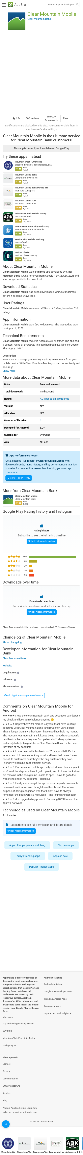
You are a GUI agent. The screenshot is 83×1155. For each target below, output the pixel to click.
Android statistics (53, 984)
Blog (5, 1100)
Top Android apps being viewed (18, 1023)
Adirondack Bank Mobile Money (31, 213)
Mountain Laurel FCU (25, 200)
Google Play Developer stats (58, 991)
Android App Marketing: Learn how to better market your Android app (20, 1110)
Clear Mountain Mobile (26, 496)
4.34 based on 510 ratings (54, 398)
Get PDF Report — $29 (19, 478)
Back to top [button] (74, 1125)
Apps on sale (60, 855)
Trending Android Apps (55, 999)
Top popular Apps (52, 1006)
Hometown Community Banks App (32, 226)
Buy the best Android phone (57, 1013)
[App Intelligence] (6, 1124)
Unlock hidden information (41, 541)
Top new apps (66, 845)
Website (7, 665)
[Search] (77, 4)
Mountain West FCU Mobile (28, 162)
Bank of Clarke (22, 252)
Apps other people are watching (27, 845)
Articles (6, 1093)
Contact (6, 1064)
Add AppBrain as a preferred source (25, 695)
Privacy (6, 1071)
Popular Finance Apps (41, 866)
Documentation (10, 1078)
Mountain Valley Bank (26, 174)
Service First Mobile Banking (29, 239)
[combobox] (61, 4)
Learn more (11, 472)
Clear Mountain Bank (39, 490)
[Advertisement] (41, 73)
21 (41, 420)
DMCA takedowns (11, 1086)
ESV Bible (7, 1031)
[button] (41, 672)
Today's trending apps (27, 855)
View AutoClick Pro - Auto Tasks (19, 1038)
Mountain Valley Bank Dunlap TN (31, 187)
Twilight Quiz (9, 1045)
